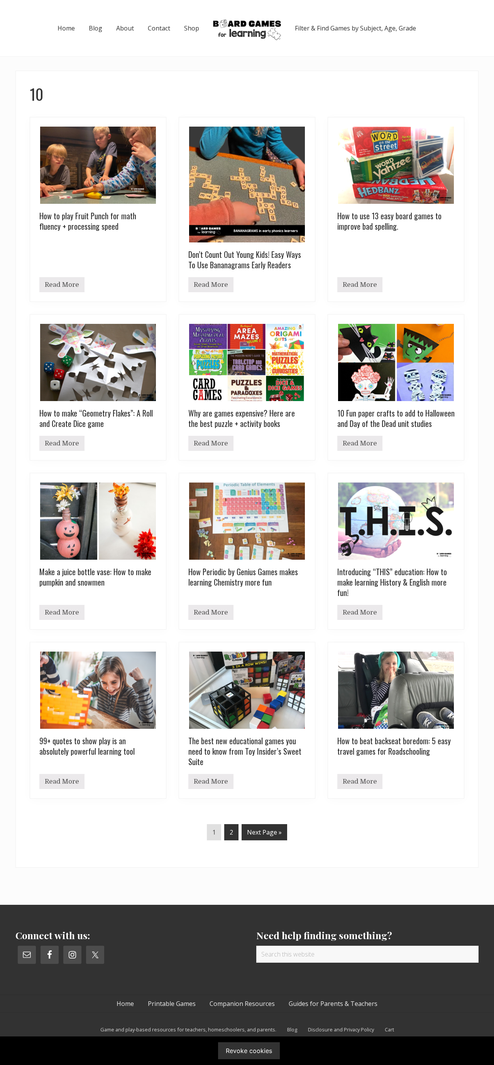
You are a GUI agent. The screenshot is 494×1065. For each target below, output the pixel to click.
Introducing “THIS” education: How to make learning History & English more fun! (392, 582)
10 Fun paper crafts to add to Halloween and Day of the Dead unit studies (396, 418)
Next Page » (264, 834)
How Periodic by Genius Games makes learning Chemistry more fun (243, 577)
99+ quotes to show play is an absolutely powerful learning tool (87, 746)
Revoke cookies (249, 1051)
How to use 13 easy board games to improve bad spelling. (389, 221)
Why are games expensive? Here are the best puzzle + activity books (241, 418)
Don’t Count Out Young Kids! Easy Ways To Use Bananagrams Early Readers (244, 260)
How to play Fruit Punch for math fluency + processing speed (87, 221)
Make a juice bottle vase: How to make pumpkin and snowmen (95, 577)
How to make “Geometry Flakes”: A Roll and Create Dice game (96, 418)
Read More (62, 286)
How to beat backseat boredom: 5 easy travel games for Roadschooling (394, 746)
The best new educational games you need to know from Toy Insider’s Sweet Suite (244, 751)
